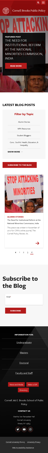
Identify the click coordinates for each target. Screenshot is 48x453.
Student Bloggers (24, 135)
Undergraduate (24, 342)
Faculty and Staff (24, 373)
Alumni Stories (24, 121)
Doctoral (24, 362)
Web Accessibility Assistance (23, 447)
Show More (14, 151)
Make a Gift (32, 384)
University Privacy (33, 442)
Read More (16, 65)
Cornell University (12, 442)
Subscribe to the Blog (20, 165)
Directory (23, 390)
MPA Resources (24, 128)
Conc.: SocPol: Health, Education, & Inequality (24, 143)
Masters (24, 352)
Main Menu (43, 3)
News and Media (16, 384)
